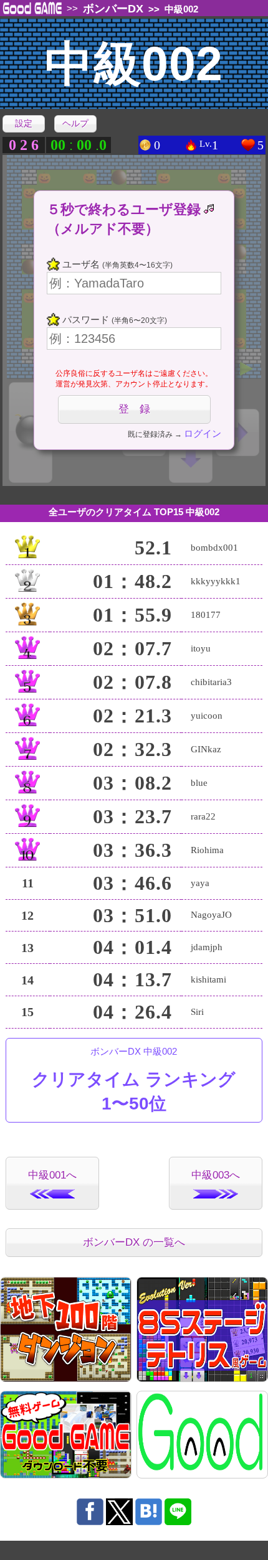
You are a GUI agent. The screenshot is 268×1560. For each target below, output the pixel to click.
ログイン (202, 433)
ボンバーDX (113, 8)
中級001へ (52, 1175)
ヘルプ (75, 123)
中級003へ (215, 1175)
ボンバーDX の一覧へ (134, 1242)
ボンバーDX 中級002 (134, 1079)
